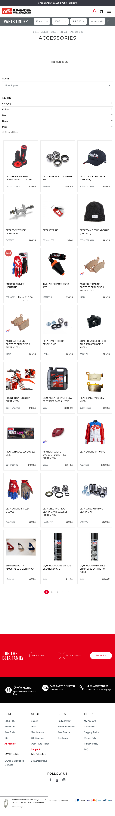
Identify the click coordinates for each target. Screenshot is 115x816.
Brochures (63, 738)
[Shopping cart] (102, 11)
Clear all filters (11, 132)
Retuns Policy (91, 738)
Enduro (34, 721)
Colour (5, 109)
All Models (10, 743)
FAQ (86, 749)
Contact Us (89, 726)
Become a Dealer (66, 726)
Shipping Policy (91, 732)
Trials (33, 726)
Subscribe (101, 655)
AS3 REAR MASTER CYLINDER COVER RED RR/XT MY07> (54, 455)
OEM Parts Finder (40, 743)
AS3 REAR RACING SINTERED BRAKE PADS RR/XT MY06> (18, 344)
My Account (90, 721)
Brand (5, 121)
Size (4, 115)
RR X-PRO (10, 721)
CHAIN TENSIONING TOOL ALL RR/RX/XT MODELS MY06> (93, 344)
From (25, 299)
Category (7, 103)
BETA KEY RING (50, 230)
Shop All (35, 749)
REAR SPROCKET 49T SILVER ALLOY (28, 803)
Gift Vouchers (37, 738)
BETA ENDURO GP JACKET (93, 452)
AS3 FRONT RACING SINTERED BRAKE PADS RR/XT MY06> (92, 287)
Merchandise (37, 732)
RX (6, 738)
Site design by (54, 801)
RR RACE (9, 726)
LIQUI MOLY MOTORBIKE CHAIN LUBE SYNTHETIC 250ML (92, 568)
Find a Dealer (64, 721)
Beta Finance (64, 732)
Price (4, 127)
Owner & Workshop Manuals (14, 762)
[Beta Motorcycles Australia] (17, 11)
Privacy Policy (91, 743)
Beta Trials (9, 732)
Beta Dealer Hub (39, 760)
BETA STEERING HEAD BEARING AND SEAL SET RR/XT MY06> (55, 512)
